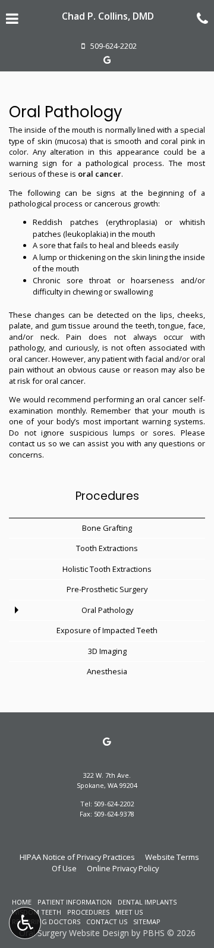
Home (22, 901)
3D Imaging (107, 651)
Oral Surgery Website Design (74, 932)
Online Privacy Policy (123, 868)
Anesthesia (107, 671)
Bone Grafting (107, 528)
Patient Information (74, 901)
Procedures (107, 496)
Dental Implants (147, 901)
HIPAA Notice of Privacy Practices (77, 857)
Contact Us (106, 921)
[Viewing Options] (25, 923)
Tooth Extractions (107, 548)
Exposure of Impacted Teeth (107, 630)
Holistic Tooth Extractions (107, 569)
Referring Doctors (46, 921)
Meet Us (129, 912)
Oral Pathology (107, 610)
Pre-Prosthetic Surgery (107, 589)
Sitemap (146, 921)
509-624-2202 (114, 803)
